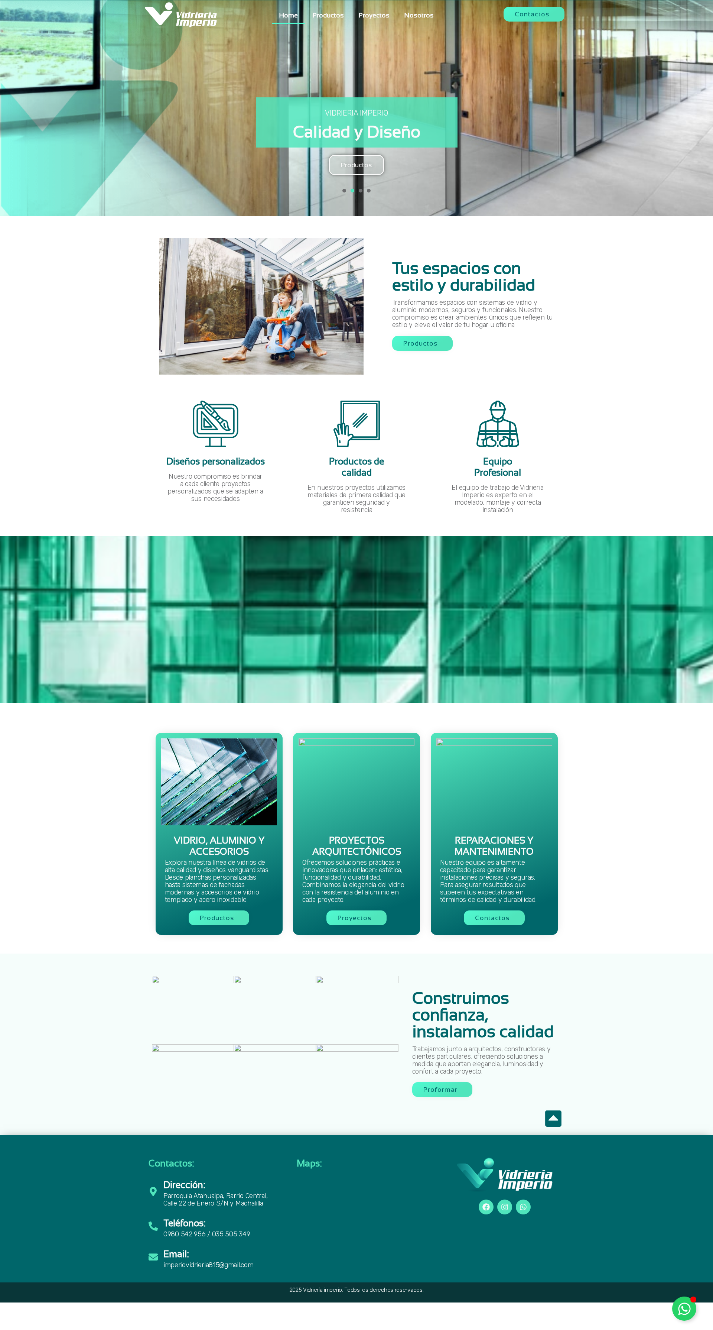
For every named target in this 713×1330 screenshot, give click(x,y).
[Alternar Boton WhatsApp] (684, 1309)
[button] (534, 14)
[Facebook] (486, 1207)
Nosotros (419, 15)
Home (288, 15)
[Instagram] (504, 1207)
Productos (328, 15)
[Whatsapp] (523, 1207)
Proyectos (374, 15)
